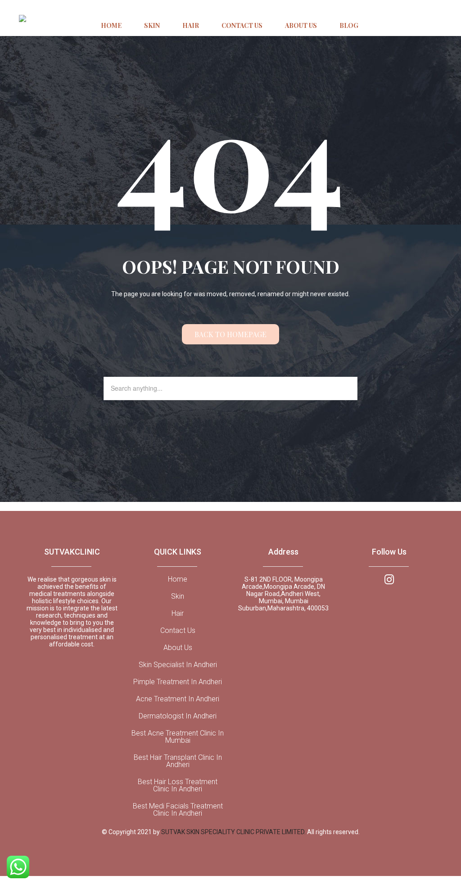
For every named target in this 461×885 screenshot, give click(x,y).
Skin (177, 596)
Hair (178, 613)
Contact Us (177, 630)
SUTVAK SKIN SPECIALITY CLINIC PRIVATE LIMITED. (234, 831)
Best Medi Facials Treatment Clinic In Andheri (178, 810)
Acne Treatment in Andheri (177, 699)
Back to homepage (230, 334)
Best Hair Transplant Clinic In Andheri (178, 761)
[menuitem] (111, 26)
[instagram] (389, 579)
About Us (177, 647)
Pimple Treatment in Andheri (177, 682)
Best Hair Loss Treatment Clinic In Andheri (177, 785)
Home (177, 579)
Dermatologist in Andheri (178, 716)
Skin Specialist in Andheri (178, 664)
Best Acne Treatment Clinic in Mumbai (177, 737)
